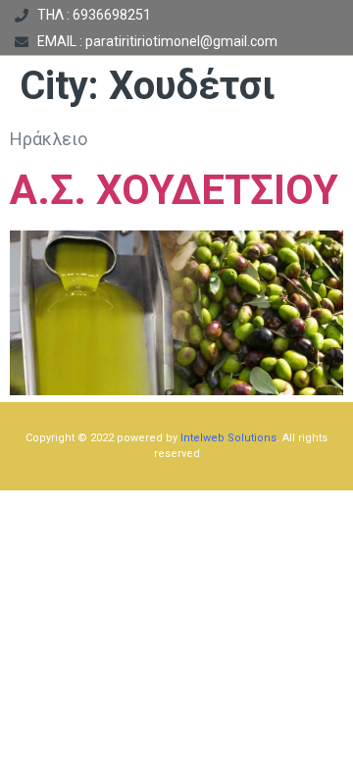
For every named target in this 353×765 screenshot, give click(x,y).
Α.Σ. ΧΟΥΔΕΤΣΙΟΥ (174, 190)
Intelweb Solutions (228, 438)
